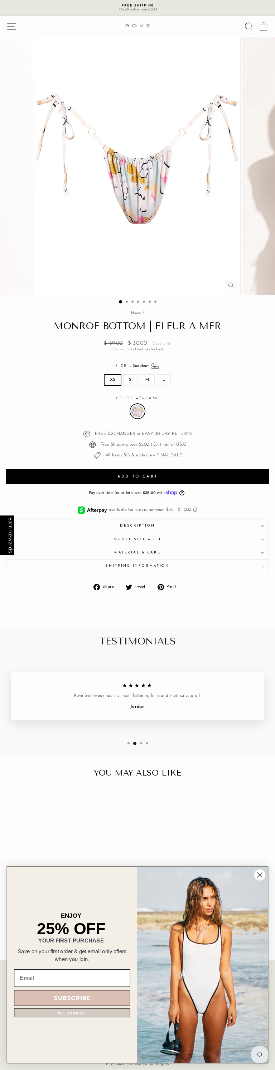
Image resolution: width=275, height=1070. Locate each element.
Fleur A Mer (137, 411)
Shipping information (137, 565)
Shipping (118, 349)
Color (137, 398)
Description (137, 525)
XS (113, 380)
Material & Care (137, 552)
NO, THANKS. (72, 1013)
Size (132, 366)
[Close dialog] (260, 875)
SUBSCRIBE (72, 998)
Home (136, 313)
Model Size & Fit (137, 539)
